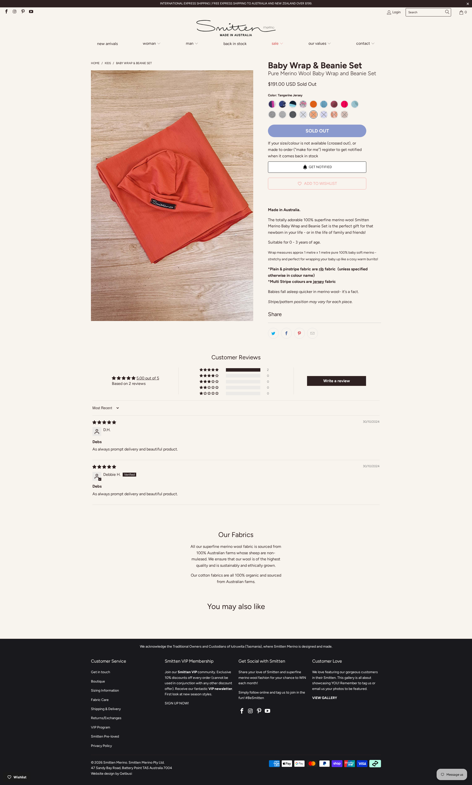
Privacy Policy (101, 746)
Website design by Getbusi (111, 773)
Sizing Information (105, 690)
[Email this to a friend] (312, 333)
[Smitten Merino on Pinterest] (22, 12)
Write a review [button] (336, 380)
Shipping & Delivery (106, 709)
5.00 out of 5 (147, 378)
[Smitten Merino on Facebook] (6, 12)
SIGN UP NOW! (177, 703)
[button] (151, 43)
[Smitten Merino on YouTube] (31, 12)
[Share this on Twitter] (273, 333)
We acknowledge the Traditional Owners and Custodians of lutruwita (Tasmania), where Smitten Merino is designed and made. (236, 646)
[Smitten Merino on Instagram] (14, 12)
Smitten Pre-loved (105, 736)
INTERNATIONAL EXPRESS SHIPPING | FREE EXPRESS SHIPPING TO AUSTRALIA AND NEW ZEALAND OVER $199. (236, 3)
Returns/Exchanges (106, 718)
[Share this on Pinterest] (299, 333)
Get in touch (100, 672)
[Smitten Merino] (236, 28)
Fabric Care (100, 700)
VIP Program (100, 727)
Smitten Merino (115, 762)
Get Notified (320, 167)
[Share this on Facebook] (286, 333)
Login (396, 12)
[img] (104, 422)
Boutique (98, 681)
